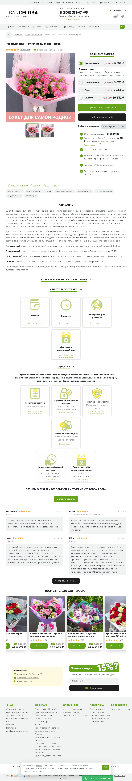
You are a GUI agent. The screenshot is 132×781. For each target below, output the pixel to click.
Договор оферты (14, 716)
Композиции (54, 27)
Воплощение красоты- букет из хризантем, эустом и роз (46, 635)
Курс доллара (42, 722)
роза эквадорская (105, 191)
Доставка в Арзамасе (98, 3)
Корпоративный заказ (74, 709)
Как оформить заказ (100, 716)
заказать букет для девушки (39, 191)
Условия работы (71, 712)
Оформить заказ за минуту (101, 108)
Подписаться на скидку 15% (48, 747)
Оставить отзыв (64, 499)
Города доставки (43, 719)
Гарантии (35, 185)
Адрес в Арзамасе (64, 3)
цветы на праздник (65, 191)
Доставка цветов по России (45, 732)
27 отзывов (25, 50)
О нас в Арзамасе (15, 709)
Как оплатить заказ (99, 719)
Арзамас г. (118, 11)
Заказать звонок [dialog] (74, 19)
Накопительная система (47, 728)
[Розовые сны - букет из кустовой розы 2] (47, 130)
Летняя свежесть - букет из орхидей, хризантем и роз (82, 635)
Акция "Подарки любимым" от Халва (48, 751)
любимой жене (85, 191)
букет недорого (15, 191)
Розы (12, 27)
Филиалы (10, 725)
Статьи (95, 27)
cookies (39, 766)
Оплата (80, 3)
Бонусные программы (45, 743)
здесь (112, 675)
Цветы (39, 27)
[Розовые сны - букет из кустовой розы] (32, 130)
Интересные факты (120, 709)
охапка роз (31, 196)
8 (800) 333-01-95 (74, 12)
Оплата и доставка (18, 185)
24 (120, 640)
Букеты (25, 27)
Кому (83, 27)
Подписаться (96, 688)
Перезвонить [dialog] (96, 709)
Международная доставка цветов (48, 738)
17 (44, 640)
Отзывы (9, 722)
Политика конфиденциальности (17, 729)
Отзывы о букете (51, 185)
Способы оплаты (43, 716)
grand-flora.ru (119, 776)
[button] (97, 778)
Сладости (18, 766)
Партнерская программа (76, 716)
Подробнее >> (35, 323)
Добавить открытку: (88, 126)
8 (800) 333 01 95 (24, 682)
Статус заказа (119, 3)
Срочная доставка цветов (48, 756)
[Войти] (122, 17)
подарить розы (14, 196)
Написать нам (97, 712)
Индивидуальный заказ (46, 712)
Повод (70, 27)
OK (105, 767)
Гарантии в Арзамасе (17, 719)
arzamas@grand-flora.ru (28, 678)
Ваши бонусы (91, 145)
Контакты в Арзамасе (41, 3)
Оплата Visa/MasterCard (47, 709)
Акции (37, 725)
